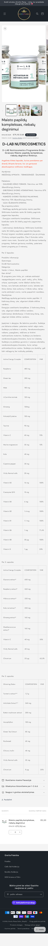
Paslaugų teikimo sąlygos (32, 925)
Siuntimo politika (10, 928)
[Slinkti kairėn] (2, 110)
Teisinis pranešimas (23, 928)
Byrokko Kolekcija (11, 872)
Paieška (7, 861)
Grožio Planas (12, 921)
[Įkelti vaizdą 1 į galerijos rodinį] (11, 110)
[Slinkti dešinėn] (45, 110)
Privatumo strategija (16, 925)
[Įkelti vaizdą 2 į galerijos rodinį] (24, 110)
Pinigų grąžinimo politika (37, 921)
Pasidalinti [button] (8, 800)
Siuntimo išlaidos (17, 138)
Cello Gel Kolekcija (12, 866)
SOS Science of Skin (12, 877)
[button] (4, 13)
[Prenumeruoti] (40, 894)
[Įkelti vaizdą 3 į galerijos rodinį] (36, 110)
